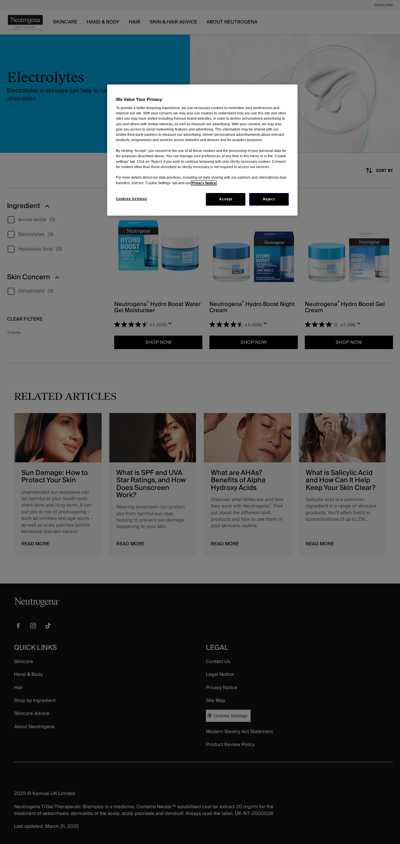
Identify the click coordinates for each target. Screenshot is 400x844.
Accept (225, 199)
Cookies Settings (131, 199)
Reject (269, 199)
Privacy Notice (204, 183)
